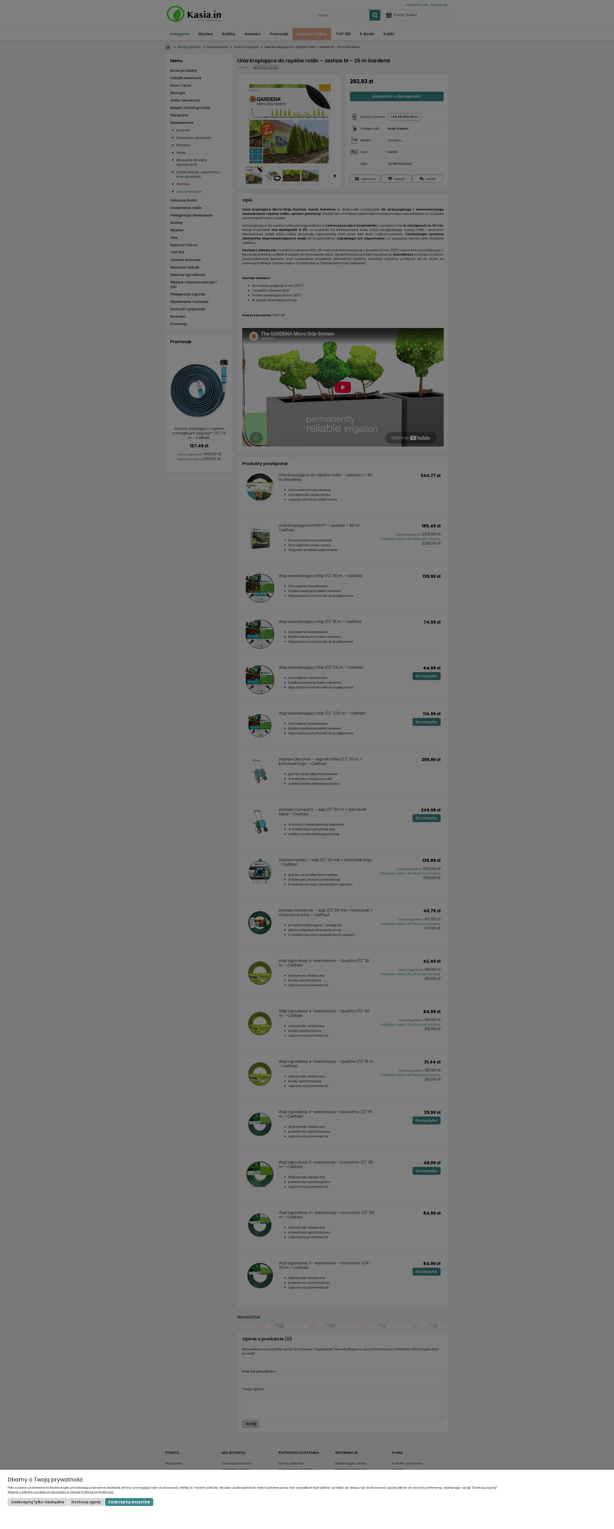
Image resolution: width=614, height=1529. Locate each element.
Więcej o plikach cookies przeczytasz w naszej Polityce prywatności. (61, 1492)
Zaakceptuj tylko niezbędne (37, 1502)
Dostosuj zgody (86, 1502)
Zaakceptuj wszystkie (129, 1502)
